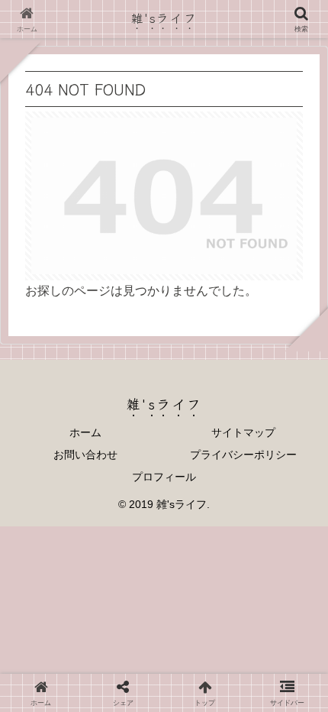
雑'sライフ (164, 17)
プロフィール (164, 477)
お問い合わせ (85, 454)
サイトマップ (243, 432)
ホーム (85, 432)
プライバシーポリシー (243, 454)
